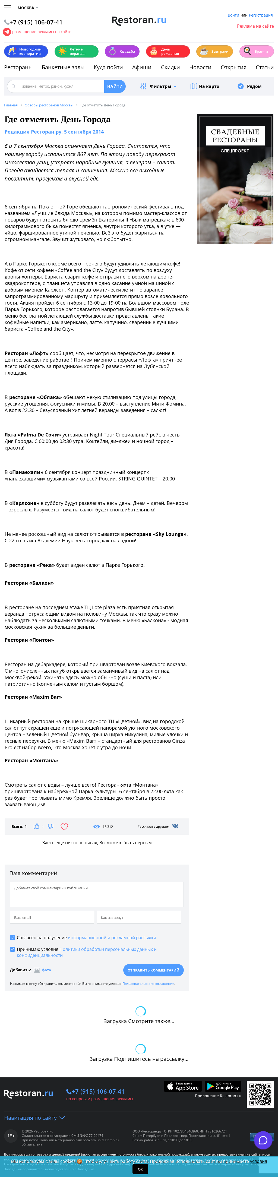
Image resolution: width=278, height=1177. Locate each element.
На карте (209, 86)
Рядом (254, 86)
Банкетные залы (63, 67)
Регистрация (261, 15)
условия (258, 1161)
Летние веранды (72, 51)
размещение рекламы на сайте (41, 31)
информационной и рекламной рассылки (112, 938)
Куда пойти (108, 67)
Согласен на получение (86, 938)
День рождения (164, 51)
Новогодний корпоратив (24, 51)
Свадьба (121, 51)
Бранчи (255, 51)
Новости (200, 67)
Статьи (265, 67)
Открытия (234, 67)
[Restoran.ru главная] (139, 21)
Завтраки (214, 51)
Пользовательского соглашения (148, 983)
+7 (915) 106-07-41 (98, 1091)
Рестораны (18, 67)
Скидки (170, 67)
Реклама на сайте (255, 26)
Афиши (141, 67)
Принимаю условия (87, 952)
